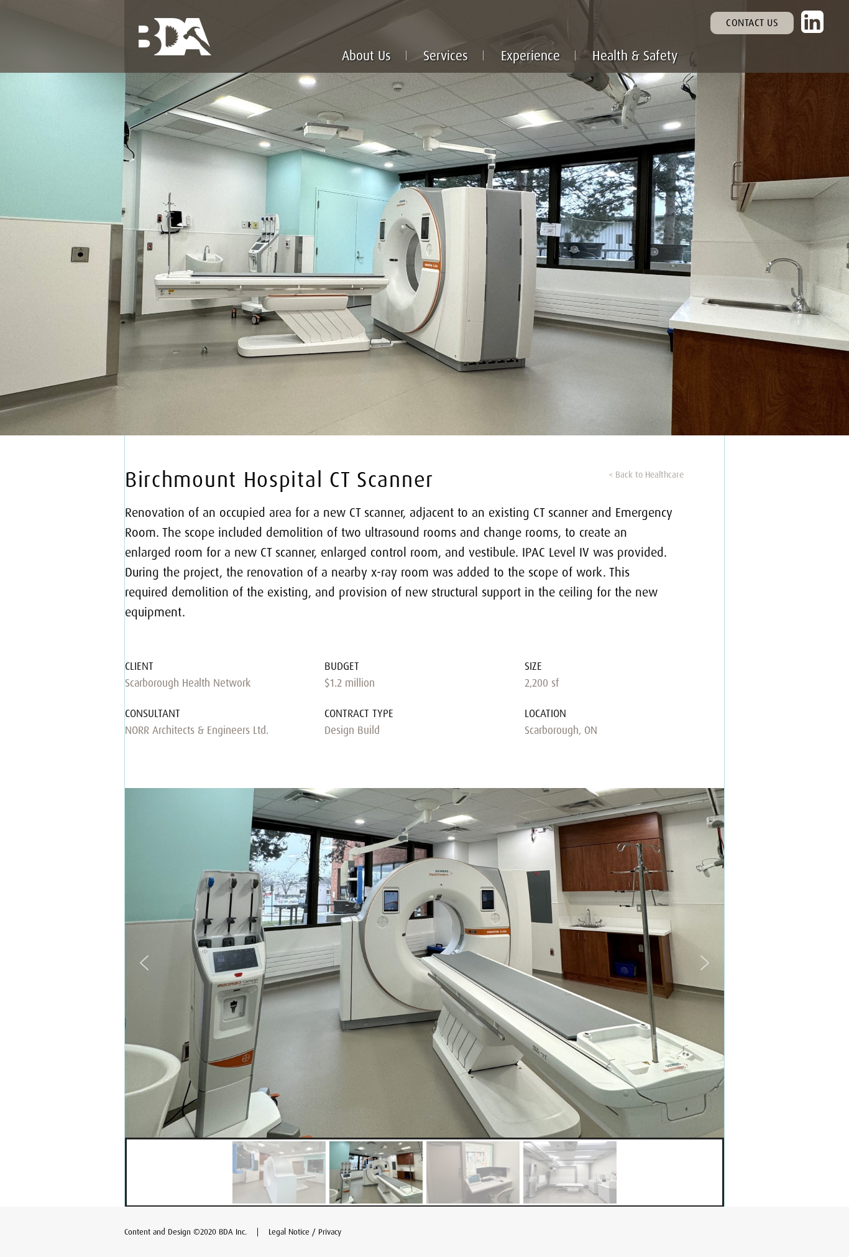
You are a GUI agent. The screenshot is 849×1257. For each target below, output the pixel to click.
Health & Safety (634, 55)
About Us (366, 55)
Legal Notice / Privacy (304, 1231)
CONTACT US (752, 22)
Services (445, 55)
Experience (530, 55)
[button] (144, 963)
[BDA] (254, 37)
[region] (424, 997)
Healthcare (664, 474)
